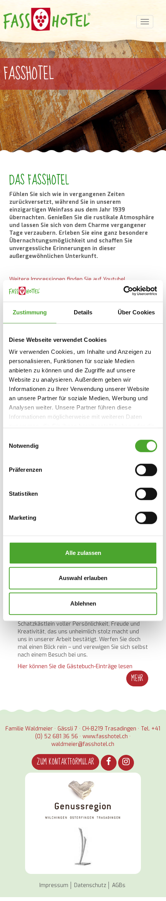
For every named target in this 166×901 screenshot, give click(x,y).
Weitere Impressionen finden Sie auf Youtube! (67, 279)
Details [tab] (83, 312)
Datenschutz (90, 885)
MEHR (137, 678)
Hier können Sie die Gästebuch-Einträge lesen (75, 666)
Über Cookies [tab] (136, 312)
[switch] (146, 470)
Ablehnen (83, 603)
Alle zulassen (83, 552)
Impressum (53, 885)
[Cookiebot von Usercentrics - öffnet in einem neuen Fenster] (123, 291)
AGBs (118, 885)
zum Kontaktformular (65, 762)
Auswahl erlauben (83, 578)
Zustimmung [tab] (30, 312)
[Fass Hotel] (46, 19)
